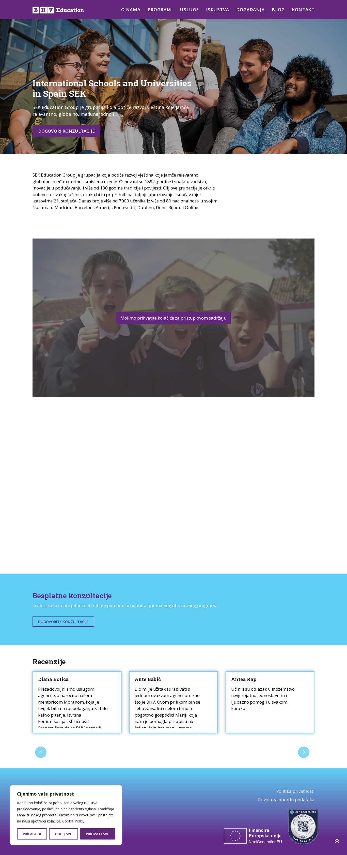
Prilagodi (32, 833)
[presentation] (40, 752)
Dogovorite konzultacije (63, 621)
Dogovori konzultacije (66, 131)
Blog (278, 9)
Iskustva (217, 9)
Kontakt (303, 9)
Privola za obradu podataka (286, 799)
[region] (66, 815)
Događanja (250, 9)
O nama (130, 9)
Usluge (189, 9)
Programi (160, 9)
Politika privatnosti (295, 791)
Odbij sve (63, 833)
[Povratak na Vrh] (336, 841)
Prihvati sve (97, 833)
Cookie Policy (73, 821)
